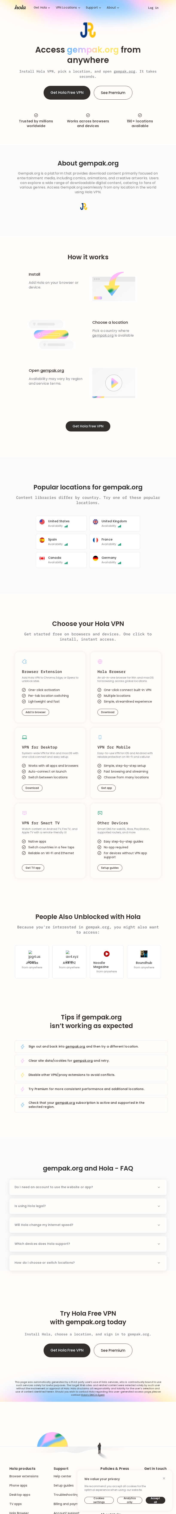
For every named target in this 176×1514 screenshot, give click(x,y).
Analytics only (130, 1500)
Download (107, 712)
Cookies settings (99, 1500)
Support (92, 8)
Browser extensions (24, 1476)
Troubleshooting (66, 1495)
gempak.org (124, 71)
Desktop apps (19, 1495)
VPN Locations (66, 8)
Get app (106, 788)
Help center (62, 1476)
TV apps (15, 1504)
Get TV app (33, 868)
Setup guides (110, 868)
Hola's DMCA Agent (93, 1395)
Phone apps (18, 1486)
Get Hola (40, 8)
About (111, 8)
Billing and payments (69, 1504)
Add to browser (36, 712)
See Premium (113, 92)
